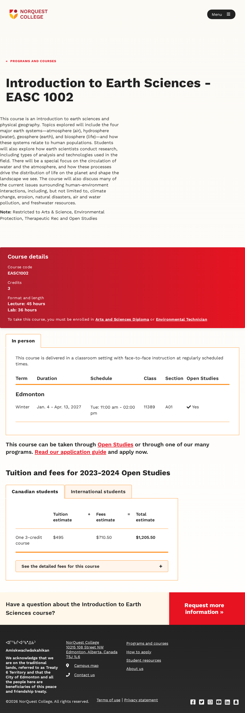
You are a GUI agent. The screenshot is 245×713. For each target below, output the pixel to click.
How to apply (138, 652)
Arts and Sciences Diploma (122, 319)
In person (23, 341)
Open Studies (115, 444)
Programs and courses (33, 60)
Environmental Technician (181, 319)
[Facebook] (194, 703)
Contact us (84, 675)
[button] (221, 14)
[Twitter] (203, 703)
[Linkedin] (229, 703)
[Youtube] (220, 703)
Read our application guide (70, 452)
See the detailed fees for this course (60, 566)
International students (98, 491)
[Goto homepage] (29, 14)
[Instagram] (212, 703)
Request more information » (204, 608)
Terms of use (108, 700)
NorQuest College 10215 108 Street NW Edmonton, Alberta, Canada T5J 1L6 (91, 649)
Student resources (143, 660)
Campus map (86, 665)
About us (134, 668)
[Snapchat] (238, 703)
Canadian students (35, 491)
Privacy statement (141, 700)
